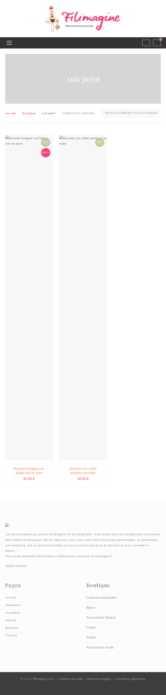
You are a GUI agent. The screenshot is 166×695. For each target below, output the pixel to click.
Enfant (91, 637)
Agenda (10, 620)
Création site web (70, 679)
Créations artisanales (101, 598)
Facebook (83, 688)
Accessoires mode (100, 647)
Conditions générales (130, 679)
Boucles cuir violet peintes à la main (83, 471)
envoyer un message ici (95, 556)
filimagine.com (43, 679)
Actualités (12, 612)
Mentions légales (99, 679)
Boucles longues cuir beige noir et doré (29, 471)
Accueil (10, 113)
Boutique (28, 113)
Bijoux (90, 608)
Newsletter (13, 605)
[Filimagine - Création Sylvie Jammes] (83, 18)
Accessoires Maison (101, 617)
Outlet (91, 627)
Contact (11, 635)
